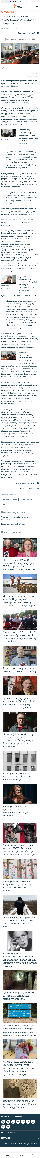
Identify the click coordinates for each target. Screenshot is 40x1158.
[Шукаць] (32, 1155)
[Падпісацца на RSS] (8, 1127)
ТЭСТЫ (21, 1155)
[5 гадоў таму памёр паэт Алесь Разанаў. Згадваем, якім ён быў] (20, 656)
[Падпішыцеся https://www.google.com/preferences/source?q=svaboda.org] (3, 1122)
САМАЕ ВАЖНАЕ (7, 12)
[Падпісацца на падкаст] (23, 1122)
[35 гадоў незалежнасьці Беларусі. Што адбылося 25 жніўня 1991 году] (20, 761)
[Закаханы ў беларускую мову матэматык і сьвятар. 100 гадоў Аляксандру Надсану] (20, 1088)
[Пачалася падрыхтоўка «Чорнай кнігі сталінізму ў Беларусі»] (20, 53)
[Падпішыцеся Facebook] (8, 1122)
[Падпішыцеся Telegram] (3, 1127)
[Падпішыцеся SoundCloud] (28, 1122)
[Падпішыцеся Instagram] (33, 1122)
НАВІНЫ (8, 1155)
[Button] (21, 33)
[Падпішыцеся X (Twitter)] (13, 1122)
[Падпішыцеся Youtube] (18, 1122)
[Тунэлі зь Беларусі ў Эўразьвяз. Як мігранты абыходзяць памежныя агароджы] (20, 980)
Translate (35, 1)
